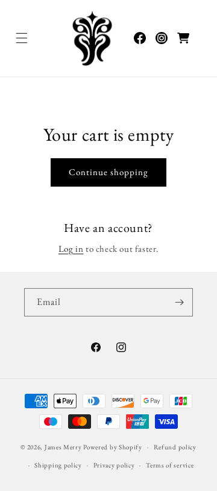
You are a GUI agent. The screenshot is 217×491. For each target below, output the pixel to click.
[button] (22, 38)
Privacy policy (114, 465)
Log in (71, 248)
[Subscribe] (179, 302)
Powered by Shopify (112, 447)
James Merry (63, 447)
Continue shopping (108, 172)
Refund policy (175, 447)
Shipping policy (58, 465)
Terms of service (169, 465)
